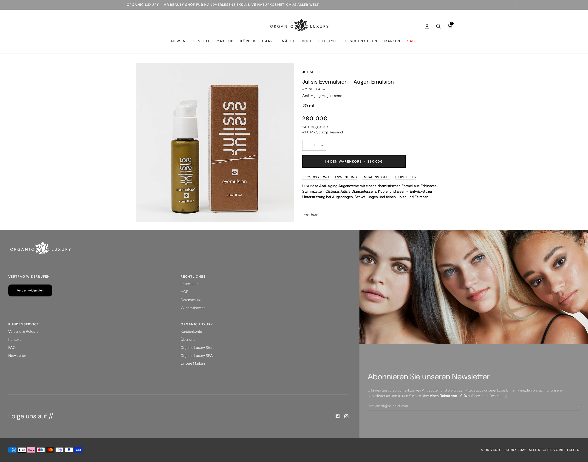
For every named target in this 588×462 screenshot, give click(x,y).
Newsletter (17, 355)
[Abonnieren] (574, 406)
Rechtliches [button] (193, 277)
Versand (336, 132)
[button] (201, 41)
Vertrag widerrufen (30, 290)
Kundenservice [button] (23, 324)
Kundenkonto (191, 331)
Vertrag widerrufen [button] (29, 277)
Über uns (188, 339)
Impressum (190, 283)
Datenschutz (191, 299)
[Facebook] (338, 416)
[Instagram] (346, 416)
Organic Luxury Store (197, 347)
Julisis (309, 72)
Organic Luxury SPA (197, 355)
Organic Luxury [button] (197, 324)
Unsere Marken (193, 363)
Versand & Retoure (23, 331)
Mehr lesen (311, 215)
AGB (185, 291)
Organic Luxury (501, 450)
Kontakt (14, 339)
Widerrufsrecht (193, 307)
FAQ (12, 347)
